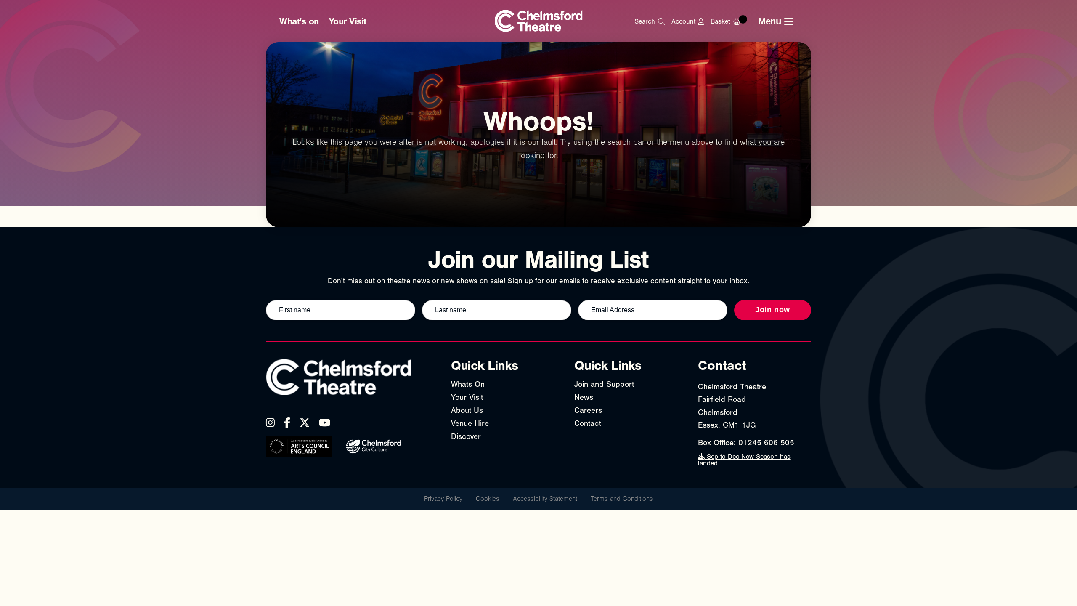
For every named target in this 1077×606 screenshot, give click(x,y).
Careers (588, 410)
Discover (466, 436)
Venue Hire (470, 423)
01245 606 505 (766, 442)
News (583, 397)
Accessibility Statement (545, 498)
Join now (772, 310)
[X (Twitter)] (305, 422)
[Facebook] (287, 422)
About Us (467, 410)
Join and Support (604, 384)
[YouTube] (324, 422)
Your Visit (347, 21)
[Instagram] (270, 422)
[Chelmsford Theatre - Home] (539, 21)
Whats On (468, 384)
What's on (299, 21)
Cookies (487, 498)
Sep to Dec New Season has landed (744, 460)
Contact (587, 423)
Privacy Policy (443, 498)
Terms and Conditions (622, 498)
